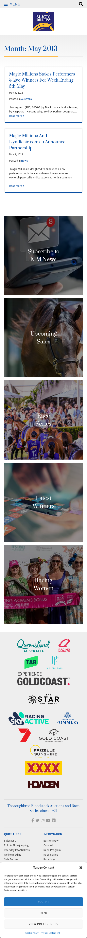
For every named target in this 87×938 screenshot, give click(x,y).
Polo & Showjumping (16, 845)
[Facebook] (32, 820)
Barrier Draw (51, 840)
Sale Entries (11, 859)
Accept (43, 902)
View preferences (43, 924)
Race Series (51, 854)
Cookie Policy (32, 932)
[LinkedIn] (54, 820)
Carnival (48, 845)
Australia (26, 99)
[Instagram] (42, 820)
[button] (81, 868)
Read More (16, 116)
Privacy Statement (50, 932)
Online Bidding (12, 854)
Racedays (49, 859)
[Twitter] (37, 820)
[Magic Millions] (43, 28)
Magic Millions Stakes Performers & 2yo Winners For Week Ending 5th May (42, 80)
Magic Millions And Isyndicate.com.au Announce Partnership (37, 142)
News (24, 160)
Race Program (52, 850)
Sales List (10, 840)
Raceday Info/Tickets (17, 850)
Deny (44, 913)
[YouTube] (48, 820)
